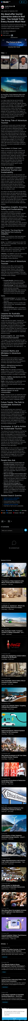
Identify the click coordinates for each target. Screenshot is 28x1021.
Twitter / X (16, 510)
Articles (3, 944)
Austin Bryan (9, 6)
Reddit (3, 512)
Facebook (9, 510)
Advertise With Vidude (14, 47)
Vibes (2, 53)
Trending (4, 1008)
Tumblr (22, 512)
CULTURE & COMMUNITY (9, 31)
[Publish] (25, 530)
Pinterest (16, 512)
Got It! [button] (14, 1018)
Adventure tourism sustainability (11, 498)
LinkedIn (10, 512)
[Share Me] (12, 35)
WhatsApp (24, 510)
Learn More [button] (7, 1014)
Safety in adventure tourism (10, 499)
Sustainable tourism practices (11, 504)
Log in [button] (23, 2)
